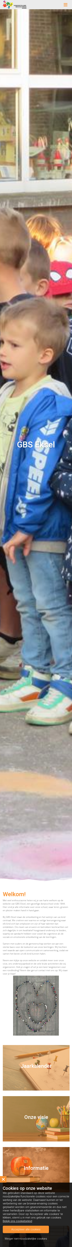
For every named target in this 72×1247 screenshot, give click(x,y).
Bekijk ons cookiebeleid (17, 1221)
